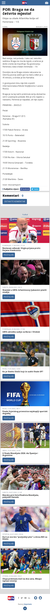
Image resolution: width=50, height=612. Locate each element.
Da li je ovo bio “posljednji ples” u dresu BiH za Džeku (24, 538)
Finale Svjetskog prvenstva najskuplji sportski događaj (25, 412)
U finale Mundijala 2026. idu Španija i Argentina (20, 454)
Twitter (35, 189)
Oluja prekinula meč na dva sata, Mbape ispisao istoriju (22, 579)
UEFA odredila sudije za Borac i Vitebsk (21, 332)
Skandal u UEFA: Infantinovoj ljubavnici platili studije (24, 291)
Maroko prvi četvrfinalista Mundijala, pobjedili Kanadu (20, 496)
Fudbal (25, 214)
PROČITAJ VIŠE (9, 255)
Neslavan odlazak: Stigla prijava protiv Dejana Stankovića (21, 249)
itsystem (28, 604)
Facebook (25, 189)
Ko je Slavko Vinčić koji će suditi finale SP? (23, 371)
